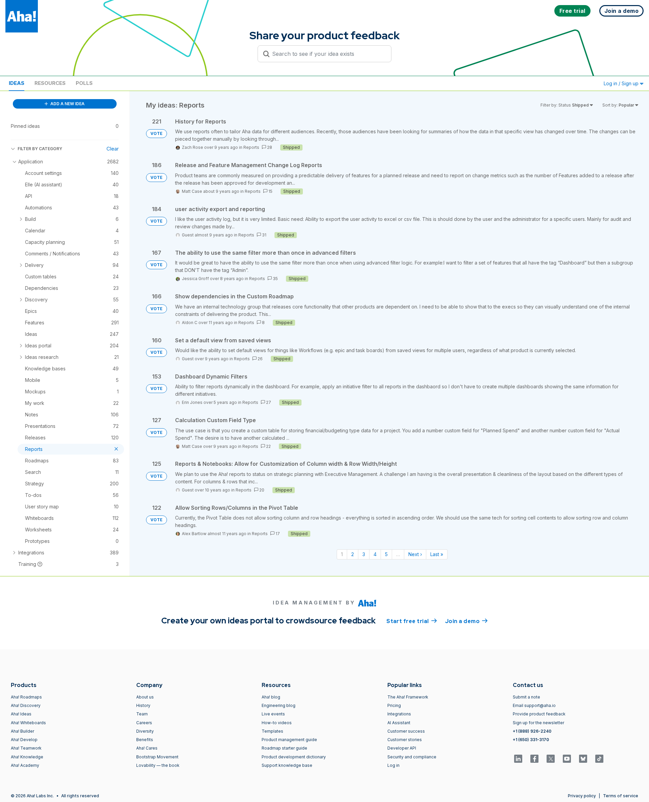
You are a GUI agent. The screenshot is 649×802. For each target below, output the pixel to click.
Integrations (399, 713)
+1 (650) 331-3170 (531, 739)
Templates (272, 731)
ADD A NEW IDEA (67, 103)
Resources (50, 83)
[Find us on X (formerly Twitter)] (550, 758)
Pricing (394, 705)
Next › (415, 554)
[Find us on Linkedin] (518, 758)
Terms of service (620, 795)
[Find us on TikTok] (599, 758)
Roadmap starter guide (284, 748)
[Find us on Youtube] (566, 758)
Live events (273, 713)
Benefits (144, 739)
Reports (251, 147)
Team (142, 713)
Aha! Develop (24, 739)
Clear (112, 148)
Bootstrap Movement (157, 756)
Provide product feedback (539, 713)
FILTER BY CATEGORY (40, 148)
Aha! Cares (147, 748)
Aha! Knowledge (27, 756)
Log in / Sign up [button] (622, 83)
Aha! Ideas (21, 713)
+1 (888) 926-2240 (532, 731)
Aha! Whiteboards (28, 722)
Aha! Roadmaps (26, 697)
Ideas (16, 83)
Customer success (406, 731)
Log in (393, 765)
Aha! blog (271, 697)
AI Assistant (398, 722)
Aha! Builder (22, 731)
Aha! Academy (25, 765)
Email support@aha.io (534, 705)
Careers (144, 722)
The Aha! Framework (407, 697)
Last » (436, 554)
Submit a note (526, 697)
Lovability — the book (157, 765)
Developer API (401, 748)
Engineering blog (278, 705)
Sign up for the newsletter (538, 722)
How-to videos (277, 722)
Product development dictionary (294, 756)
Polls (84, 83)
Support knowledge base (287, 765)
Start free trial (411, 621)
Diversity (145, 731)
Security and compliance (411, 756)
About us (145, 697)
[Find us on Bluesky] (583, 758)
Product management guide (289, 739)
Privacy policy (582, 795)
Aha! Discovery (26, 705)
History (143, 705)
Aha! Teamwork (26, 748)
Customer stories (404, 739)
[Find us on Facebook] (534, 758)
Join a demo (466, 621)
